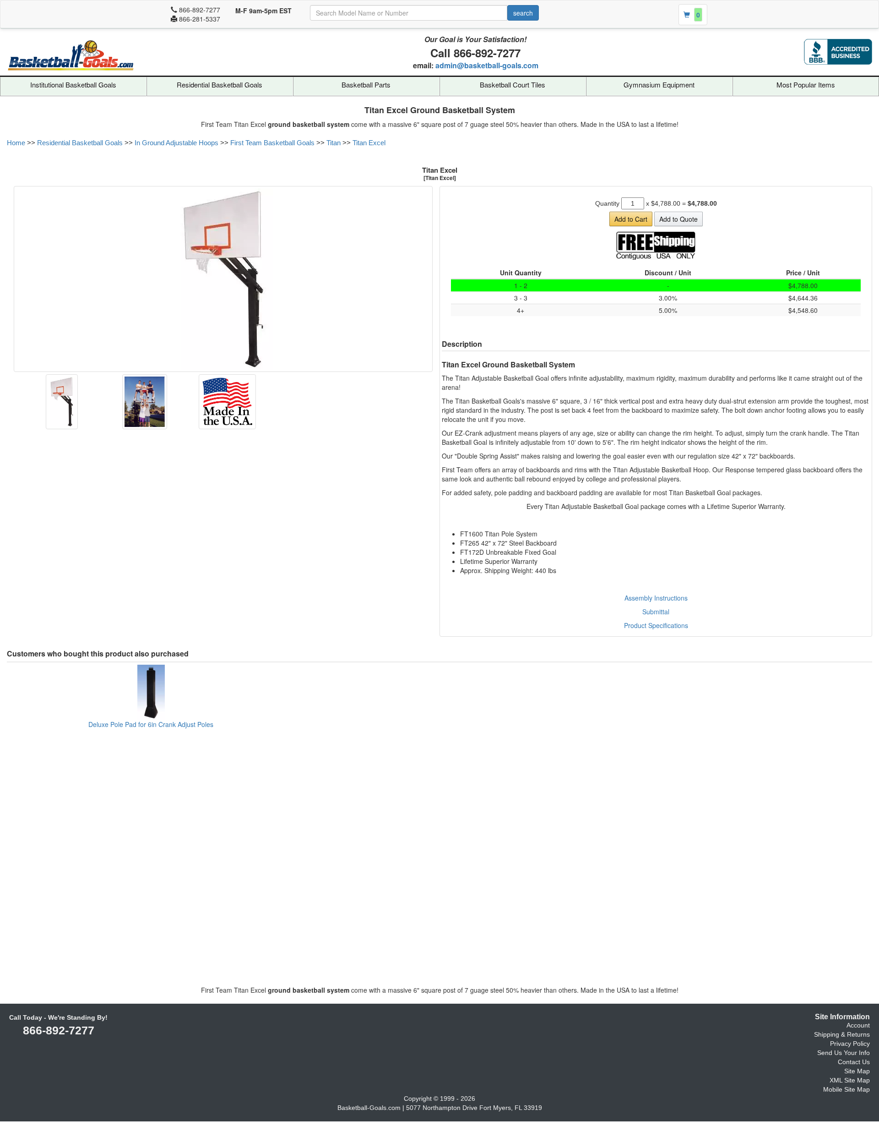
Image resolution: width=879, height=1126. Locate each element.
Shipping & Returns (842, 1034)
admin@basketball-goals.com (486, 65)
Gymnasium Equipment (659, 84)
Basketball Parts (366, 84)
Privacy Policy (850, 1043)
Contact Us (854, 1062)
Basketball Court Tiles (512, 84)
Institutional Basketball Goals (73, 84)
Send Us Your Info (843, 1052)
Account (858, 1025)
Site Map (857, 1071)
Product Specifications (656, 625)
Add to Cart (630, 219)
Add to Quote (678, 219)
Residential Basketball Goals (219, 84)
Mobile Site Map (846, 1089)
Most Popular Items (805, 84)
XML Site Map (850, 1080)
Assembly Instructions (656, 597)
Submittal (655, 611)
